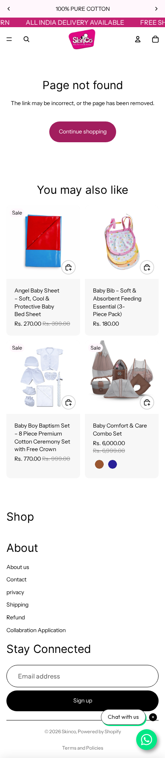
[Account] (138, 39)
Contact (16, 579)
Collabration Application (36, 630)
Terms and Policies (82, 748)
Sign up (82, 700)
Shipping (17, 605)
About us (17, 567)
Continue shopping (83, 131)
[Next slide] (156, 9)
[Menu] (9, 39)
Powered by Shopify (99, 731)
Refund (15, 617)
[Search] (26, 39)
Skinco (69, 731)
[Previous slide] (9, 9)
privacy (15, 592)
